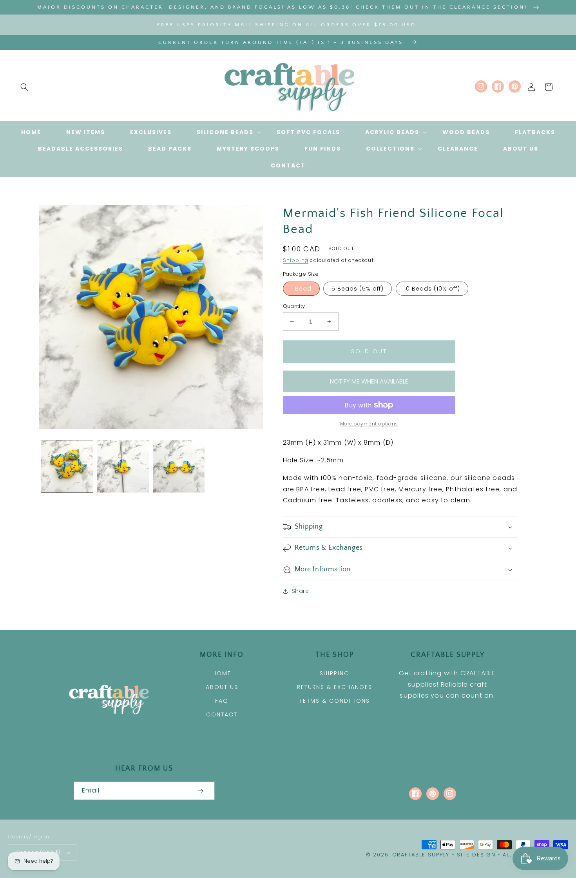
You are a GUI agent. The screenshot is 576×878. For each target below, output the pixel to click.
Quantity (294, 306)
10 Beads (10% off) (432, 289)
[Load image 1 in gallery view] (67, 466)
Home (221, 673)
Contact (221, 714)
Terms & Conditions (334, 701)
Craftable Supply (420, 854)
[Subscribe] (200, 791)
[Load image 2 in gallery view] (123, 466)
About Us (222, 687)
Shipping (296, 260)
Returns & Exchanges (334, 687)
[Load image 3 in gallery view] (179, 466)
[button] (24, 87)
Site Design (476, 854)
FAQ (221, 701)
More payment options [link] (369, 423)
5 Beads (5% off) (357, 289)
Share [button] (300, 591)
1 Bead (301, 289)
